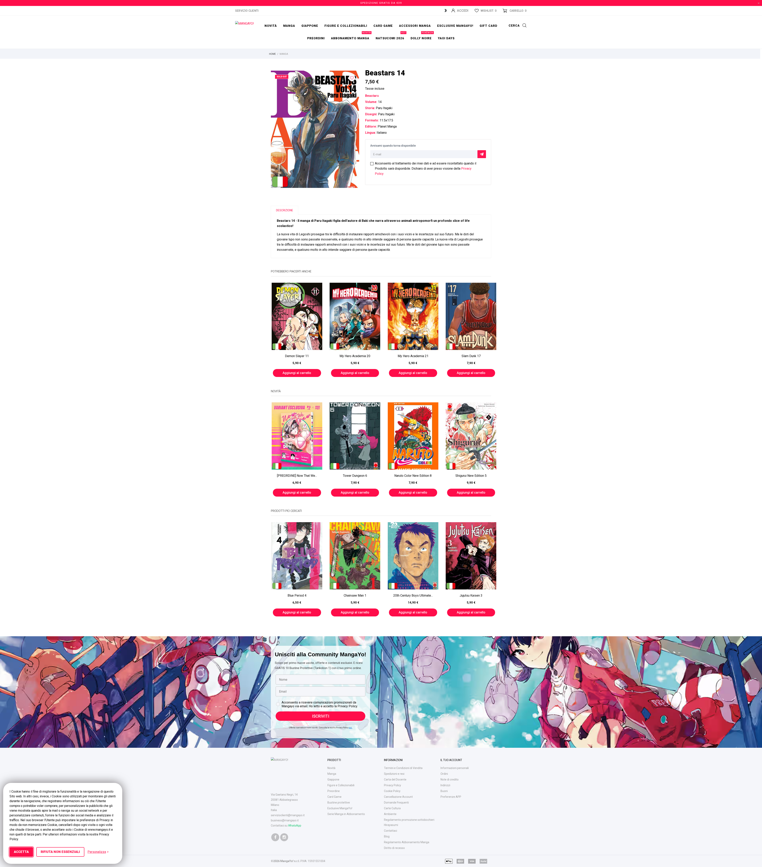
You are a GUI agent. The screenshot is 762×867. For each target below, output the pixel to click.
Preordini (316, 38)
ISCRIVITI (320, 716)
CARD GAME (383, 26)
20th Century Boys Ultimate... (413, 595)
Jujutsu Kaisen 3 (471, 595)
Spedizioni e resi (394, 773)
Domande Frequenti (396, 802)
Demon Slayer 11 (297, 356)
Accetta (21, 852)
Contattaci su (286, 825)
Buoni (444, 791)
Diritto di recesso (394, 848)
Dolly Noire (422, 36)
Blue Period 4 (297, 595)
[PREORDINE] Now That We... (297, 476)
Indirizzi (445, 785)
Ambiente (390, 814)
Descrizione (284, 210)
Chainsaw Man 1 (355, 595)
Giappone (309, 26)
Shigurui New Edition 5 (471, 476)
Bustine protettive (338, 802)
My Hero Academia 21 (413, 356)
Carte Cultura (392, 808)
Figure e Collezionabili (340, 785)
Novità (271, 26)
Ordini (444, 773)
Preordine (333, 791)
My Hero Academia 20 (355, 356)
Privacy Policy (392, 785)
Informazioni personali (455, 768)
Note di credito (450, 779)
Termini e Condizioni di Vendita (403, 768)
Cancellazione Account (398, 796)
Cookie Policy (392, 791)
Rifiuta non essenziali (60, 852)
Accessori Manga (415, 26)
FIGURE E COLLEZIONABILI (345, 26)
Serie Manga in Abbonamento (346, 814)
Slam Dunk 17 (471, 356)
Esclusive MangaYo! (455, 26)
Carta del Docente (395, 779)
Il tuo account (451, 760)
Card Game (334, 796)
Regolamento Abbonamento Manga (406, 842)
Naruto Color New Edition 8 (413, 476)
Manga (289, 26)
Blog (387, 836)
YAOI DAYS (446, 38)
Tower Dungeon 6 (355, 476)
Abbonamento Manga (351, 36)
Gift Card (488, 26)
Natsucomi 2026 (391, 36)
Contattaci (390, 830)
